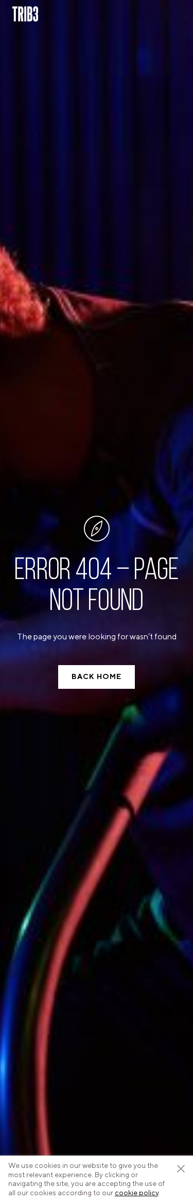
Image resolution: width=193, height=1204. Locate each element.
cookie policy (137, 1193)
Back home (96, 677)
